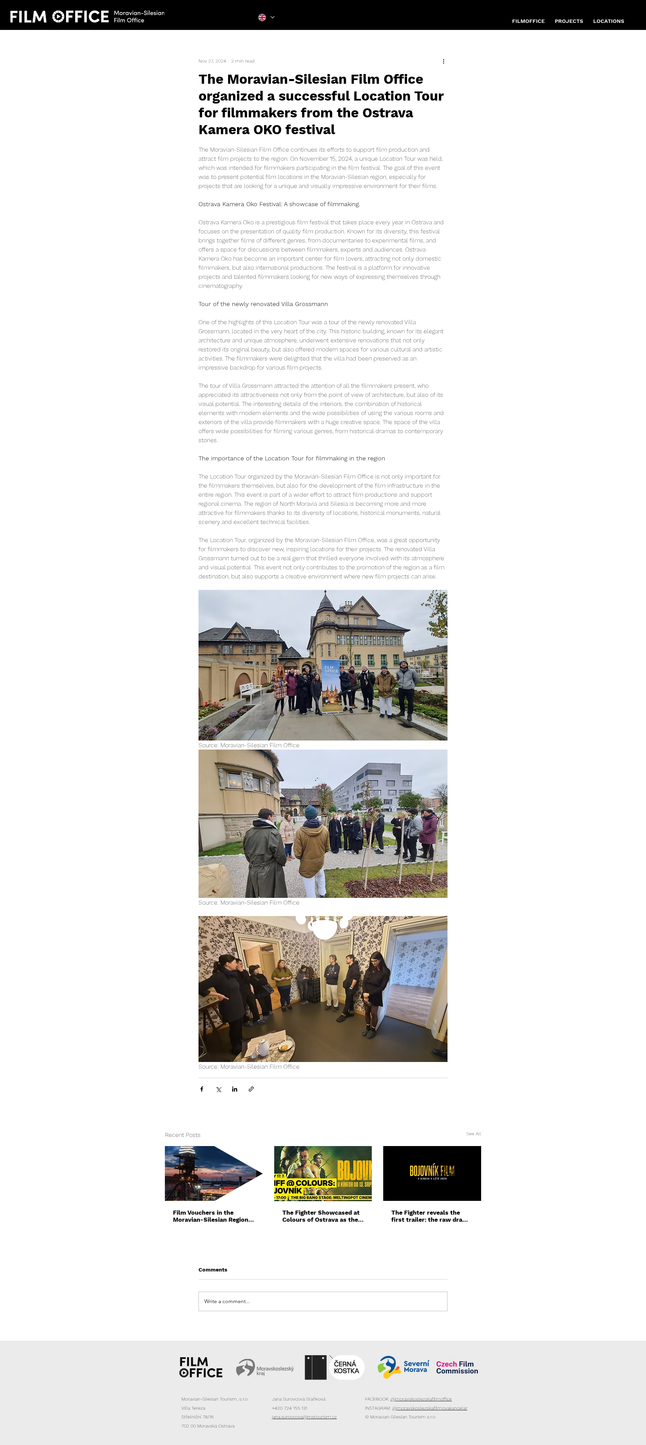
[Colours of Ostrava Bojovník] (323, 1173)
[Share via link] (251, 1089)
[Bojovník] (432, 1173)
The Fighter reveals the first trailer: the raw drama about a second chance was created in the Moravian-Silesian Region (432, 1216)
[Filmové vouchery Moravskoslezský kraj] (214, 1173)
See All (473, 1133)
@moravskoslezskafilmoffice (421, 1399)
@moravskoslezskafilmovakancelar (429, 1408)
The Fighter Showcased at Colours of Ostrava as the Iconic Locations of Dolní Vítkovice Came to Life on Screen (321, 1216)
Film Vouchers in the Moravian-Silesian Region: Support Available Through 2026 (212, 1216)
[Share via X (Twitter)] (218, 1089)
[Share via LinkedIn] (234, 1089)
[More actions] (443, 61)
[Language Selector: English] (266, 17)
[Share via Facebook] (202, 1089)
